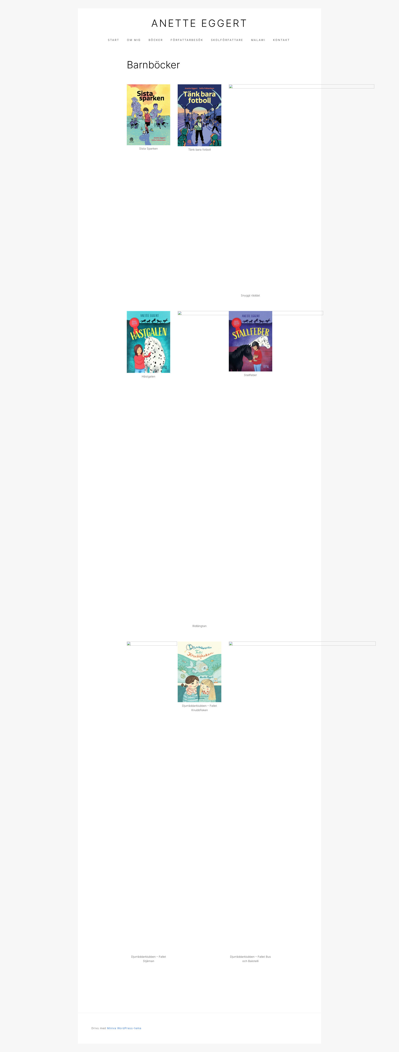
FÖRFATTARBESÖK (187, 40)
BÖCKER (156, 40)
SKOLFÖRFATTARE (227, 40)
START (113, 40)
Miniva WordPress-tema (124, 1028)
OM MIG (134, 40)
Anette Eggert (199, 23)
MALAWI (258, 40)
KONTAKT (281, 40)
